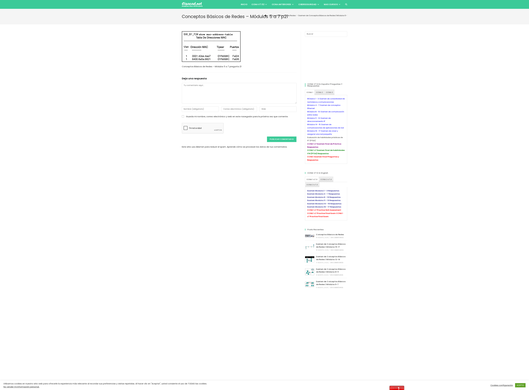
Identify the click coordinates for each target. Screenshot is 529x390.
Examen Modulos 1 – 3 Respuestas (323, 190)
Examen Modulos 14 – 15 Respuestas (324, 203)
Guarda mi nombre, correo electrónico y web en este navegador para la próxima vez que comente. (237, 116)
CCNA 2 (319, 92)
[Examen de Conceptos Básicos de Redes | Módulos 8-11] (309, 271)
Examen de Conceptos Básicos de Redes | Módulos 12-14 (331, 258)
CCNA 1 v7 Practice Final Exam (321, 213)
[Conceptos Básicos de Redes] (309, 235)
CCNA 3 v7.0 (312, 184)
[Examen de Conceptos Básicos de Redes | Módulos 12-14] (309, 259)
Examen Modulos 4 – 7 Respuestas (323, 194)
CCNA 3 (329, 92)
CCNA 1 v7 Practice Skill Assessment (324, 210)
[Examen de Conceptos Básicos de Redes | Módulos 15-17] (309, 246)
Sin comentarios (337, 238)
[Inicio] (265, 15)
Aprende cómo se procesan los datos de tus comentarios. (257, 146)
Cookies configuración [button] (501, 385)
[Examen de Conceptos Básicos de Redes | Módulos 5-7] (309, 284)
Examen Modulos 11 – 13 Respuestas (324, 200)
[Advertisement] (325, 59)
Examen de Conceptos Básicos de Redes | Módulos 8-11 (331, 270)
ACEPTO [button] (520, 385)
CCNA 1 (310, 92)
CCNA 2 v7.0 (326, 179)
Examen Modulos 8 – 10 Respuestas (324, 197)
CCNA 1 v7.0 (312, 179)
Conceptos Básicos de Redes (330, 234)
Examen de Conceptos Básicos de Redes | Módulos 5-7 (331, 283)
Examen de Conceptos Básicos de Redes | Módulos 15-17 (331, 245)
